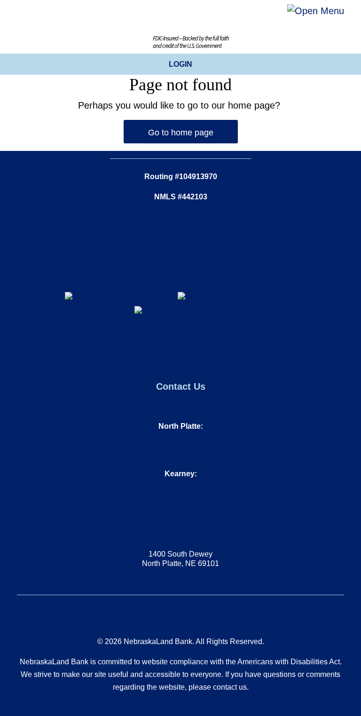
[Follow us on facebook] (171, 337)
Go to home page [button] (180, 132)
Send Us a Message (180, 522)
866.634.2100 (180, 440)
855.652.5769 (180, 487)
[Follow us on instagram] (181, 337)
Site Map (181, 249)
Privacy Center (180, 214)
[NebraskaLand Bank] (180, 312)
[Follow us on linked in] (185, 337)
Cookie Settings (180, 266)
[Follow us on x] (176, 337)
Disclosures (180, 232)
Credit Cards (146, 145)
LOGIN (180, 64)
